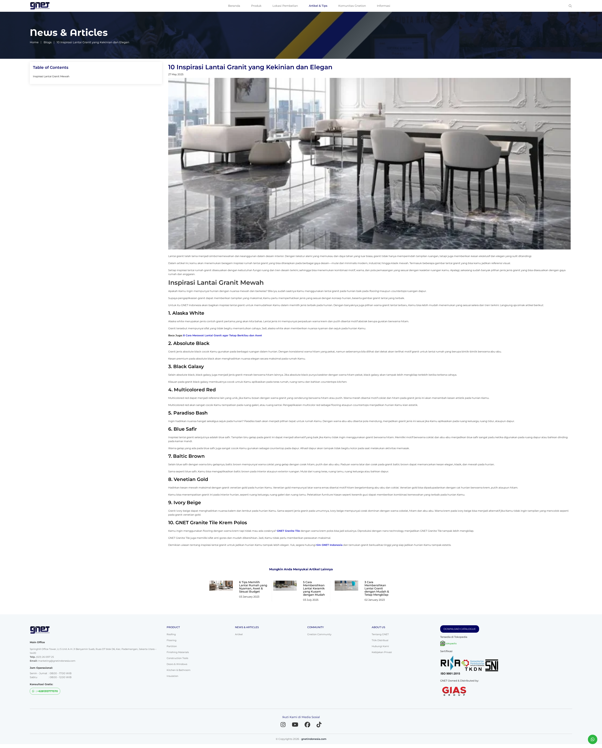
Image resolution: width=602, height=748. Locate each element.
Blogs (48, 42)
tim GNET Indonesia (329, 544)
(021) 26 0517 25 (45, 656)
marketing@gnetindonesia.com (56, 660)
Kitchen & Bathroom (178, 670)
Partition (172, 646)
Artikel (239, 634)
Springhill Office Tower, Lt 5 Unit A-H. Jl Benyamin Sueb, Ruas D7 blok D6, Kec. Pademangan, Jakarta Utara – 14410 (93, 651)
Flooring (171, 640)
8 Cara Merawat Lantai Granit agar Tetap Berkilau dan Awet (222, 335)
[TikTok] (319, 724)
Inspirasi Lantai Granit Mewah (51, 76)
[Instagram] (283, 724)
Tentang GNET (380, 634)
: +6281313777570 (46, 691)
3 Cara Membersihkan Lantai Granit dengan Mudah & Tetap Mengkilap (376, 588)
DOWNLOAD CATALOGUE (460, 628)
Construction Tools (177, 658)
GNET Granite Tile (288, 530)
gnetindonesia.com (313, 739)
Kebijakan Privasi (382, 652)
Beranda (234, 6)
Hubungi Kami (380, 646)
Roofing (171, 634)
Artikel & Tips (318, 6)
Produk (256, 6)
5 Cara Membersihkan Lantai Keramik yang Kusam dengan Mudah (314, 588)
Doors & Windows (177, 664)
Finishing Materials (178, 652)
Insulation (172, 676)
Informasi (383, 6)
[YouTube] (295, 724)
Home (34, 42)
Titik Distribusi (380, 640)
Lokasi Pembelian (285, 6)
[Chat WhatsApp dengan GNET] (592, 739)
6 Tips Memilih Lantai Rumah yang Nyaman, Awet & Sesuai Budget (253, 587)
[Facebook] (307, 724)
